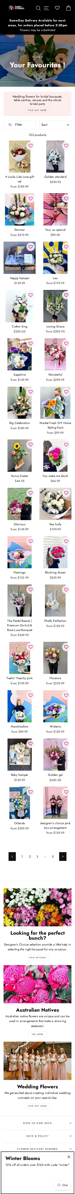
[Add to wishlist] (30, 146)
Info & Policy (37, 1136)
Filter (18, 124)
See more (37, 1034)
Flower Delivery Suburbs (37, 1149)
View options (37, 957)
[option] (37, 25)
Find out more (37, 1106)
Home (36, 57)
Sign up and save (37, 1123)
